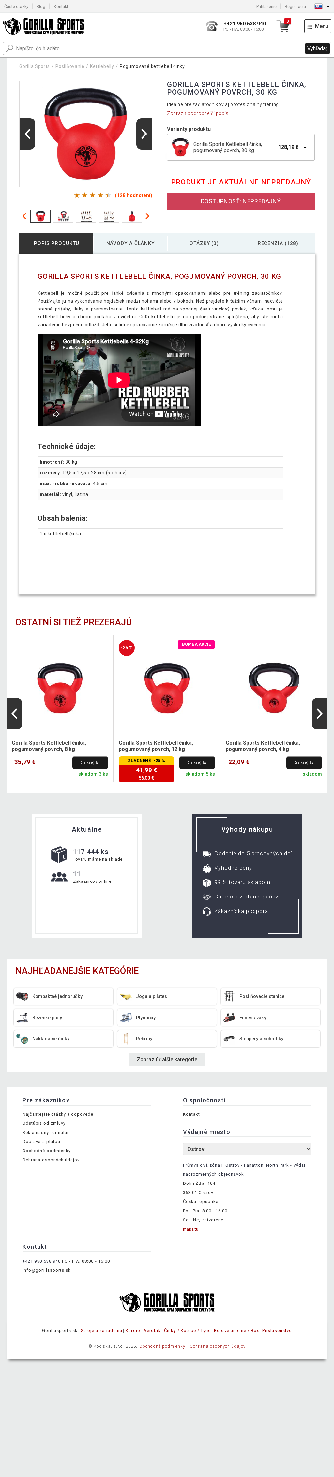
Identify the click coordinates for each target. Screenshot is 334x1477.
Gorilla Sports (34, 66)
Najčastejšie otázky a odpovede (58, 1114)
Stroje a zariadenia (101, 1330)
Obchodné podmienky (47, 1150)
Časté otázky (16, 6)
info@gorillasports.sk (47, 1270)
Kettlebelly (102, 66)
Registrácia (295, 6)
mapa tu (190, 1229)
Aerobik (152, 1330)
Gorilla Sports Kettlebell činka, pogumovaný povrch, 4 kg (263, 746)
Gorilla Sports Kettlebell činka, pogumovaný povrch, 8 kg (49, 746)
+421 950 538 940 (42, 1261)
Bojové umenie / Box (236, 1330)
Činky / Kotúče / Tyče (187, 1330)
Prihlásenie (266, 6)
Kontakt (61, 6)
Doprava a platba (41, 1141)
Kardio (133, 1330)
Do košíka (90, 763)
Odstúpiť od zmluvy (44, 1123)
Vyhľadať (317, 48)
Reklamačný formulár (46, 1132)
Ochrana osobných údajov (51, 1159)
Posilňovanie (69, 66)
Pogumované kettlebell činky (152, 66)
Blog (41, 6)
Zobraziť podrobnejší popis (198, 113)
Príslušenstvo (277, 1330)
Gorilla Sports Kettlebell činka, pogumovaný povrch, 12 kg (156, 746)
